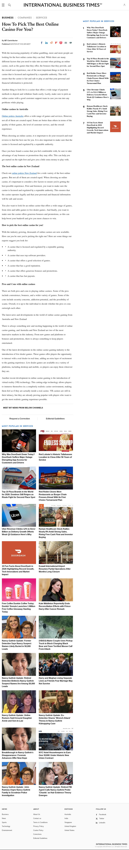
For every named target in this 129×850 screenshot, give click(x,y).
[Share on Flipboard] (56, 42)
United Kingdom (70, 826)
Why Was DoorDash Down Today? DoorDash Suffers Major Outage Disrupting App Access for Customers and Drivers (97, 33)
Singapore (68, 822)
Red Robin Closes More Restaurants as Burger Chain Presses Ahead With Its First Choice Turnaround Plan (97, 78)
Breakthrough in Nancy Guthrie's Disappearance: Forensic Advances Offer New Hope (17, 755)
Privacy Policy (38, 826)
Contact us (37, 818)
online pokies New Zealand (24, 173)
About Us (36, 814)
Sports (4, 822)
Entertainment (7, 830)
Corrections (37, 834)
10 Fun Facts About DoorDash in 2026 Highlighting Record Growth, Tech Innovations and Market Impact (97, 128)
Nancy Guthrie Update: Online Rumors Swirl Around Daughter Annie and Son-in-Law (17, 718)
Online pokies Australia (12, 115)
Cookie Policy (38, 830)
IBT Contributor (11, 40)
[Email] (65, 42)
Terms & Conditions (40, 822)
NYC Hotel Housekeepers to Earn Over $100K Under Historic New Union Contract (55, 755)
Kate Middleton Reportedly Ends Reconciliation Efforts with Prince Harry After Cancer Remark (55, 606)
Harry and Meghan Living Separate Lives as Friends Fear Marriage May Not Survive (56, 681)
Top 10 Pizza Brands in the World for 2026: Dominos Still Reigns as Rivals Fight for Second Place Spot (18, 494)
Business (5, 814)
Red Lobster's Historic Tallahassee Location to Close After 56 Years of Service (55, 457)
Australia (67, 814)
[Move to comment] (70, 42)
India (66, 818)
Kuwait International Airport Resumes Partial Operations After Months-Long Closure (55, 569)
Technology (6, 826)
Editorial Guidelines (55, 419)
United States (69, 830)
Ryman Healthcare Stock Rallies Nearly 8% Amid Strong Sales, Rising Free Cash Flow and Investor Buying (97, 111)
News (4, 818)
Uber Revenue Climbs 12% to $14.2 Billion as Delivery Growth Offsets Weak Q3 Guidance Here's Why (18, 532)
